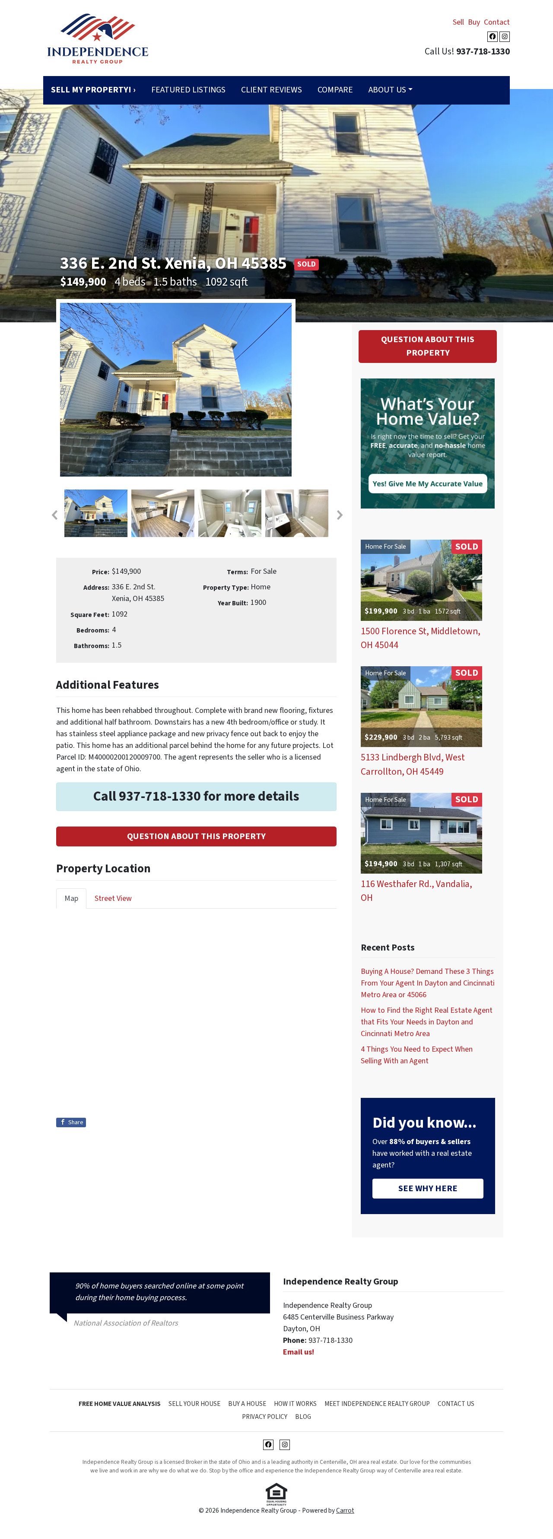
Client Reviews (271, 90)
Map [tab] (71, 898)
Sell (458, 22)
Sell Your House (194, 1404)
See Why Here (428, 1188)
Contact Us (456, 1404)
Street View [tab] (113, 898)
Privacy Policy (264, 1416)
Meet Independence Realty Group (377, 1404)
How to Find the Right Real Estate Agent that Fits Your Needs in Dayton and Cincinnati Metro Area (427, 1022)
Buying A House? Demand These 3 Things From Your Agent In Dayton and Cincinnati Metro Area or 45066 (428, 983)
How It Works (295, 1404)
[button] (54, 515)
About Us (387, 90)
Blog (303, 1416)
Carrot (345, 1510)
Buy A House (247, 1404)
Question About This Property (196, 836)
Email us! (298, 1352)
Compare (335, 90)
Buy (474, 22)
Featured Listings (188, 90)
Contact (497, 22)
